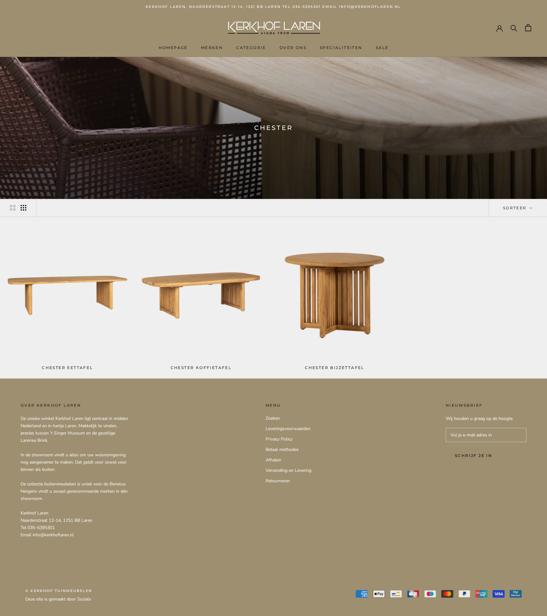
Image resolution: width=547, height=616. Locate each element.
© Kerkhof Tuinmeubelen (58, 590)
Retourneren (278, 481)
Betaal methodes (282, 450)
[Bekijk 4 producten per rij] (23, 208)
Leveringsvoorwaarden (288, 429)
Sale (382, 47)
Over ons (293, 47)
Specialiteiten (341, 47)
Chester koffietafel (201, 367)
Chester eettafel (67, 367)
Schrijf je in (473, 455)
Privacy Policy (279, 439)
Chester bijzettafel (334, 367)
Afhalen (273, 460)
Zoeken (273, 418)
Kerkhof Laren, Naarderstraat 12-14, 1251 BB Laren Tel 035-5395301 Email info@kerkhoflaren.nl (273, 6)
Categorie (251, 47)
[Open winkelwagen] (528, 27)
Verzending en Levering (288, 470)
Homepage (173, 47)
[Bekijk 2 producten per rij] (13, 208)
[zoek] (514, 27)
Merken (212, 47)
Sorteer (515, 208)
